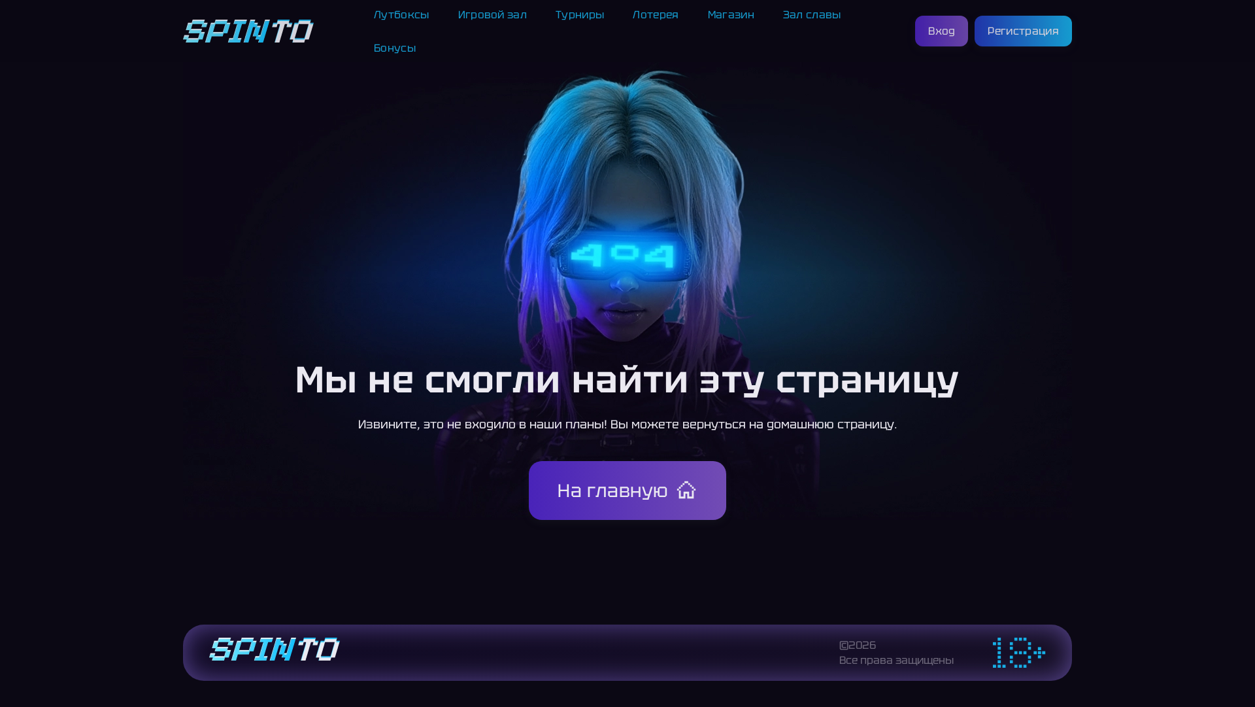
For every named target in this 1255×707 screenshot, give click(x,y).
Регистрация (1023, 31)
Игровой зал (492, 15)
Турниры (580, 15)
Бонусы (395, 48)
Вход (941, 31)
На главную (613, 490)
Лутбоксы (401, 15)
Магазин (731, 15)
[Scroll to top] (1100, 665)
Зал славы (812, 15)
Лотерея (655, 15)
